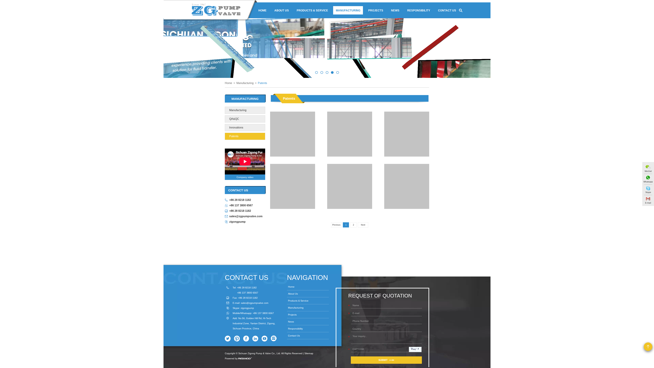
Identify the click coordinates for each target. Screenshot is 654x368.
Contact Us (447, 10)
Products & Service (312, 10)
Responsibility (418, 10)
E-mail (648, 203)
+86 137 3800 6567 (241, 205)
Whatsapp (648, 182)
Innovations (236, 127)
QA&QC (234, 118)
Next (363, 225)
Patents (262, 83)
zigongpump (237, 221)
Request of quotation (380, 295)
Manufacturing (348, 10)
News (395, 10)
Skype (648, 192)
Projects (375, 10)
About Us (281, 10)
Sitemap (308, 353)
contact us (238, 190)
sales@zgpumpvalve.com (245, 216)
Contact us (246, 277)
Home (262, 10)
